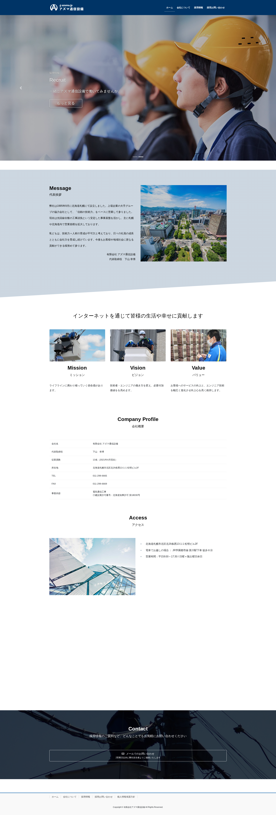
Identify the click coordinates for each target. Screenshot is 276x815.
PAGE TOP (266, 788)
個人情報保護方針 (126, 796)
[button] (20, 88)
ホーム (55, 796)
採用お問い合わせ (104, 796)
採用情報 (85, 796)
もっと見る (66, 106)
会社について (70, 796)
